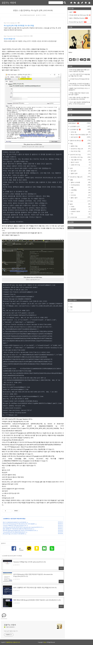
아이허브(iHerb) (80, 185)
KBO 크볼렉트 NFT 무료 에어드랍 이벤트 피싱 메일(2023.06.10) (18, 529)
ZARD (80, 206)
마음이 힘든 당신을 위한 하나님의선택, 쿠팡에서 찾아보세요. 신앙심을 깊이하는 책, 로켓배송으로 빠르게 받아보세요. (32, 29)
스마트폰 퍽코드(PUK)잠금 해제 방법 (79, 79)
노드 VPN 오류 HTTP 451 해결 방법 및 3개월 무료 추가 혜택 (79, 75)
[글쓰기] (82, 2)
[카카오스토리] (36, 548)
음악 (80, 204)
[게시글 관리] (10, 510)
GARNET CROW (80, 211)
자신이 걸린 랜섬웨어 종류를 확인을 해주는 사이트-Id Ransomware (79, 103)
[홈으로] (71, 2)
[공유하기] (7, 510)
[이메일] (88, 59)
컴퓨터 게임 (80, 146)
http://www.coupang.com (10, 23)
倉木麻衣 (80, 209)
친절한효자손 (9, 642)
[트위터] (21, 549)
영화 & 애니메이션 (80, 140)
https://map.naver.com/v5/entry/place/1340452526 (17, 36)
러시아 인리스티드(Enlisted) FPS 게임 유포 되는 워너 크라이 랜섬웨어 (19, 524)
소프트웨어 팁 (6, 518)
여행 (80, 187)
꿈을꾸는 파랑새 (9, 2)
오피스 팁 (80, 132)
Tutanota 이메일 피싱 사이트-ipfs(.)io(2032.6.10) (14, 525)
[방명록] (78, 2)
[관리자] (86, 2)
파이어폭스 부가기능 (80, 157)
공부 (80, 168)
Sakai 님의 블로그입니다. (11, 631)
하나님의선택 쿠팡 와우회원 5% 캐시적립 (19, 25)
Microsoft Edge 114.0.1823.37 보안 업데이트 (14, 534)
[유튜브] (81, 59)
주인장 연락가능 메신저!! (77, 22)
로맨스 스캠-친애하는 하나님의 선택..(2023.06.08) (33, 10)
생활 (80, 180)
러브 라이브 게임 (80, 151)
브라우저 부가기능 (80, 154)
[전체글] (75, 2)
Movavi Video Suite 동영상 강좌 (80, 134)
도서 (80, 192)
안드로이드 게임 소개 (80, 148)
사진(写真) (80, 190)
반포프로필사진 (9, 39)
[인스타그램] (77, 59)
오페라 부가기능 (80, 165)
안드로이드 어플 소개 (80, 177)
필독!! (72, 12)
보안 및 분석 (13, 518)
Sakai (45, 642)
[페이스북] (14, 548)
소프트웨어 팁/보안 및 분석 (28, 15)
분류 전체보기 (79, 123)
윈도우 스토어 (80, 162)
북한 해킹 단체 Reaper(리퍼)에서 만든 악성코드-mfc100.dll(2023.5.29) (19, 530)
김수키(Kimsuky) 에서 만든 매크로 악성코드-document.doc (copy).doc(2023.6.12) (22, 527)
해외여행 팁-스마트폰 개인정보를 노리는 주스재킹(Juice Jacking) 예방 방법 (79, 84)
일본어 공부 (80, 173)
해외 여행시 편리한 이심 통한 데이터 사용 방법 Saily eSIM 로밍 (79, 98)
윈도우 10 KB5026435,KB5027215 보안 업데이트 (14, 522)
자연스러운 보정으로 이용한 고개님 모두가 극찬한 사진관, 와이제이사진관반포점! (30, 41)
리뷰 (80, 201)
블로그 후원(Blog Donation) (78, 18)
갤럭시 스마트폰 (80, 182)
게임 (80, 143)
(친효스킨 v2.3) (16, 642)
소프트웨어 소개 (80, 126)
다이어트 (80, 195)
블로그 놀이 (80, 197)
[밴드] (52, 548)
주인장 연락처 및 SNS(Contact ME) (79, 15)
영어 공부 (80, 171)
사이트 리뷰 (80, 217)
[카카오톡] (29, 548)
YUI (80, 214)
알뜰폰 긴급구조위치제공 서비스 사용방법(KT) (79, 89)
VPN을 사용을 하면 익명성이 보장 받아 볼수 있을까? (79, 93)
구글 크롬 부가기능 (80, 159)
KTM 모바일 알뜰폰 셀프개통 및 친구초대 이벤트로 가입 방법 (79, 70)
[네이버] (44, 548)
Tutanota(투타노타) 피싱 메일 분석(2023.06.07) (14, 532)
